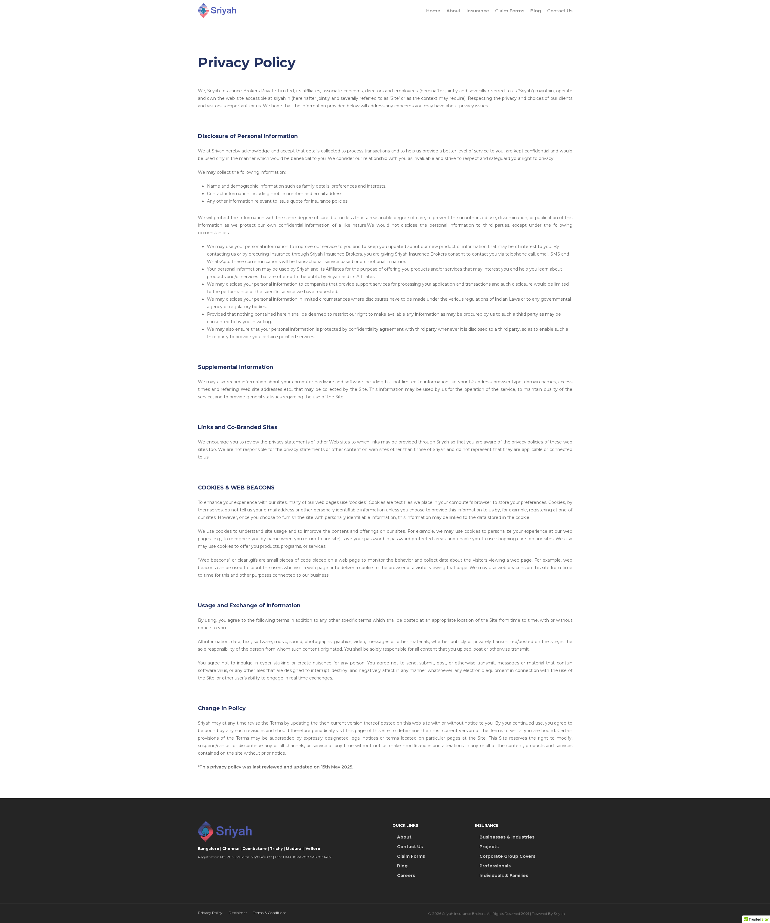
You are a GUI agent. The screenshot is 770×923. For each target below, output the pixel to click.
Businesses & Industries (506, 837)
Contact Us (559, 11)
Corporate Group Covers (507, 856)
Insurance (478, 11)
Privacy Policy (210, 912)
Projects (489, 846)
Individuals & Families (503, 875)
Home (433, 11)
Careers (406, 875)
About (453, 11)
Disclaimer (238, 912)
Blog (535, 11)
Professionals (495, 866)
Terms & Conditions (269, 912)
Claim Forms (509, 11)
